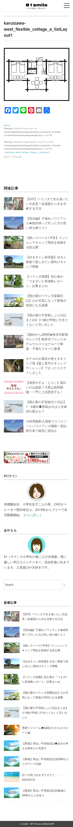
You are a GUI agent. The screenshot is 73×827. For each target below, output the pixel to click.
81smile (24, 824)
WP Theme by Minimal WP (42, 824)
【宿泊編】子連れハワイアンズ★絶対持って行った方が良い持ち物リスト (46, 223)
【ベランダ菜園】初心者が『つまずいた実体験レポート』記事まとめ (44, 281)
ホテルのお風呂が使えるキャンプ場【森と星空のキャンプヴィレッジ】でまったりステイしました (46, 365)
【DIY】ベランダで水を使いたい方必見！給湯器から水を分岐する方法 (47, 204)
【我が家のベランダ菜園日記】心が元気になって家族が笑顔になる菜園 (46, 300)
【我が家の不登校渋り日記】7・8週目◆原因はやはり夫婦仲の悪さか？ (46, 407)
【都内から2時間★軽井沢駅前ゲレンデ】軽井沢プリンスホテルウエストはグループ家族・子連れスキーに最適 (47, 341)
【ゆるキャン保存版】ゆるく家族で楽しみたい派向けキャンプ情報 (46, 262)
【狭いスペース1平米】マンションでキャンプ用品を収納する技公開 (47, 242)
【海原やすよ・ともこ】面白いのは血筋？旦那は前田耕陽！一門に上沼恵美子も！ (46, 387)
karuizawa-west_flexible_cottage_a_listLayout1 (27, 152)
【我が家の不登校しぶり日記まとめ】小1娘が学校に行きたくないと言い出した (47, 320)
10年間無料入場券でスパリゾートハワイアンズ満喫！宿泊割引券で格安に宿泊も (46, 426)
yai (19, 156)
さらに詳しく (32, 515)
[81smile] (36, 5)
